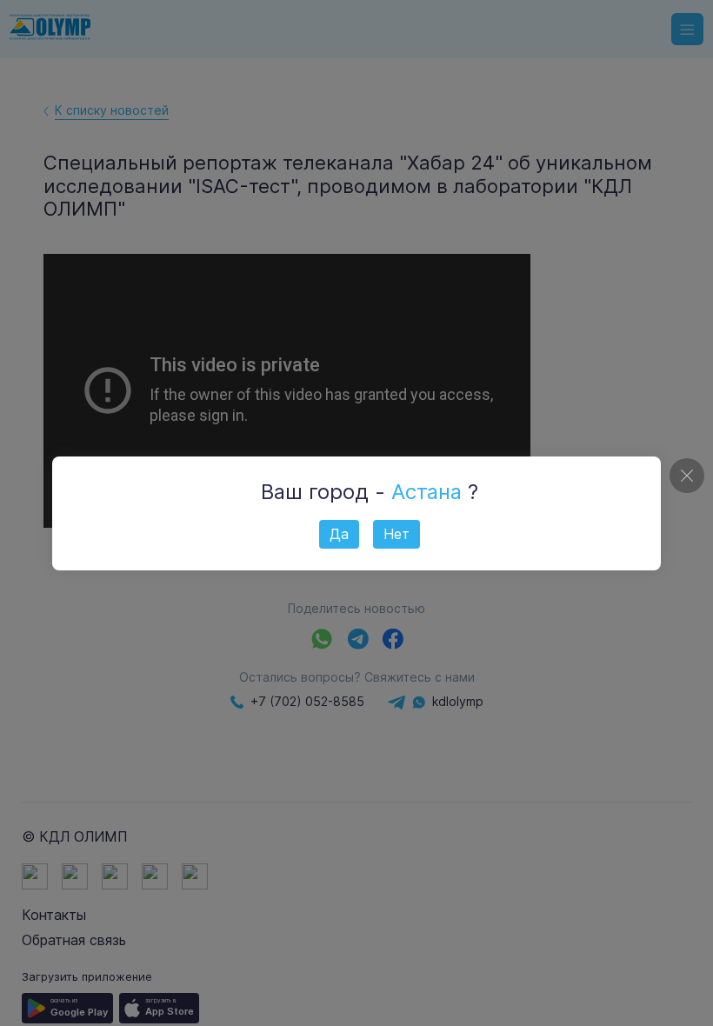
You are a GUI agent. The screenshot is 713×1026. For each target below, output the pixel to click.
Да (339, 534)
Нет (396, 534)
